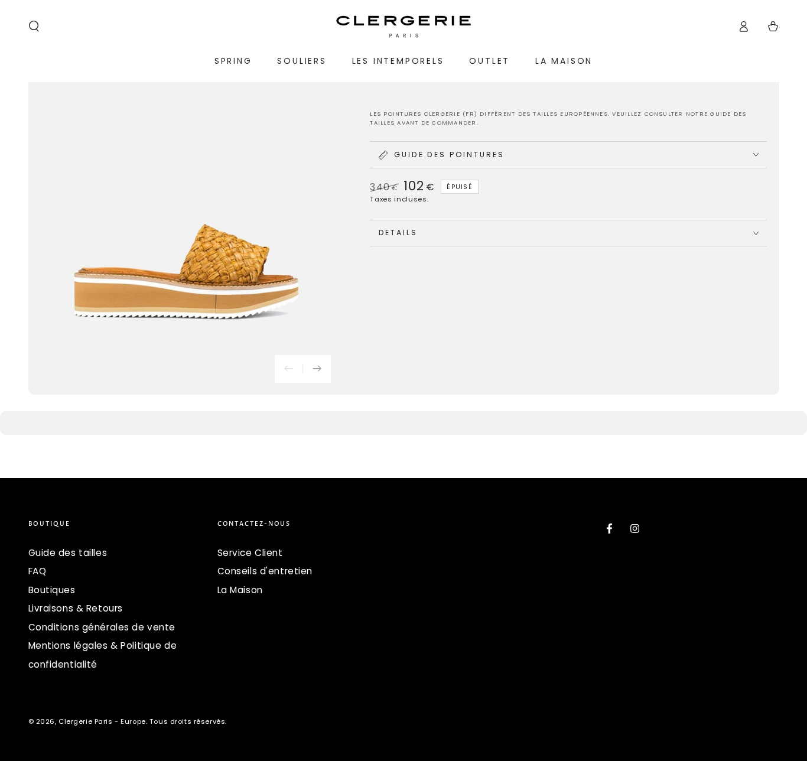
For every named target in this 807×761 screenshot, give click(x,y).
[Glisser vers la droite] (316, 369)
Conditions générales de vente (102, 627)
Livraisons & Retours (75, 608)
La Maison (240, 590)
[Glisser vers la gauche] (289, 369)
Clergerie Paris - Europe (102, 721)
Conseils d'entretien (265, 571)
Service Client (250, 553)
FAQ (37, 571)
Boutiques (52, 590)
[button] (33, 26)
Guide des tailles (68, 553)
